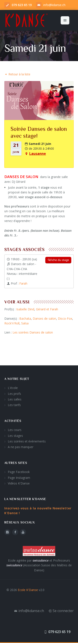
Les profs (14, 394)
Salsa (25, 323)
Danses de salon (44, 318)
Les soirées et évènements (27, 441)
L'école (13, 388)
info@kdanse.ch (54, 5)
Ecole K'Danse (28, 590)
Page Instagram (19, 478)
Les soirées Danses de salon (33, 332)
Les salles (14, 399)
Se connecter (63, 610)
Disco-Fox (65, 318)
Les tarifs (14, 405)
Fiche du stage (59, 260)
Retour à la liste (19, 74)
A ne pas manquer (20, 447)
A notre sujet (16, 379)
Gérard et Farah (47, 309)
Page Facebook (19, 472)
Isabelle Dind (25, 309)
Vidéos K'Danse (19, 483)
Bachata (25, 318)
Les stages (15, 436)
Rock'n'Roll (12, 323)
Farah (23, 283)
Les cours (14, 430)
